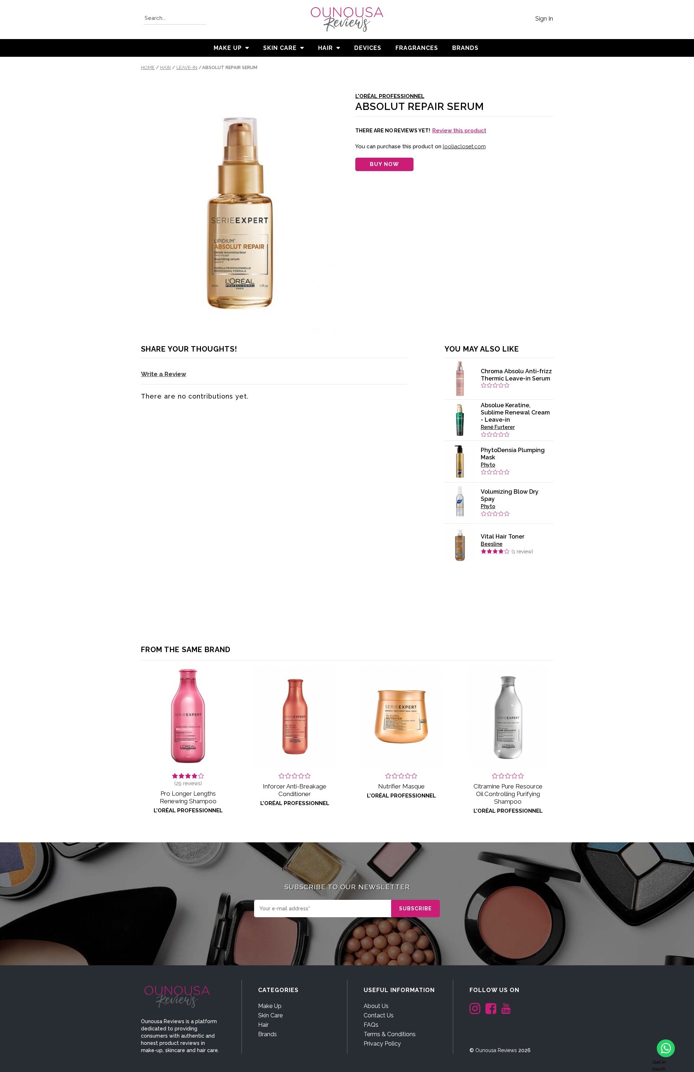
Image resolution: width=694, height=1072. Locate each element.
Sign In (544, 18)
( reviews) (188, 783)
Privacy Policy (382, 1043)
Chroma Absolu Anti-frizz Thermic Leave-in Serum (516, 375)
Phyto (488, 465)
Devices (367, 47)
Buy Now (384, 164)
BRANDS (465, 47)
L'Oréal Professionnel (389, 96)
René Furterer (498, 427)
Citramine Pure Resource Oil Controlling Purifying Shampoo (508, 794)
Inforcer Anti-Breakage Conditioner (294, 790)
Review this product (459, 130)
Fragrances (416, 47)
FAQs (371, 1024)
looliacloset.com (464, 146)
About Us (376, 1006)
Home (148, 67)
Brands (267, 1034)
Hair (325, 47)
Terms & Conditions (390, 1034)
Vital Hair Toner (502, 536)
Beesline (491, 544)
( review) (522, 551)
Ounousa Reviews (496, 1050)
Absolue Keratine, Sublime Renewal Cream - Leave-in (515, 412)
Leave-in (186, 67)
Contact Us (379, 1015)
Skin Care (280, 47)
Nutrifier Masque (401, 786)
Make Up (228, 47)
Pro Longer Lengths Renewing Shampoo (188, 797)
